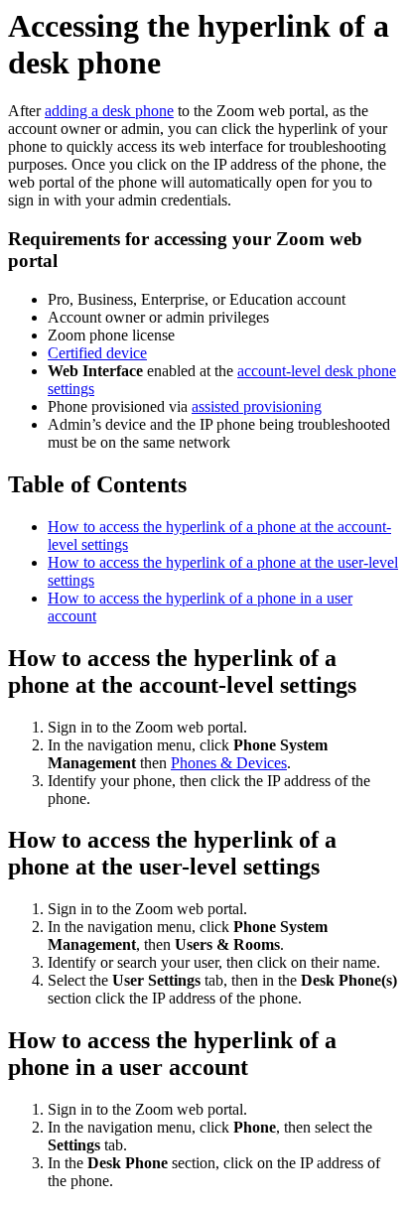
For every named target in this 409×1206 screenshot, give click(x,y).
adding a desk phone (109, 110)
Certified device (97, 352)
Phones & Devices (229, 762)
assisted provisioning (257, 406)
